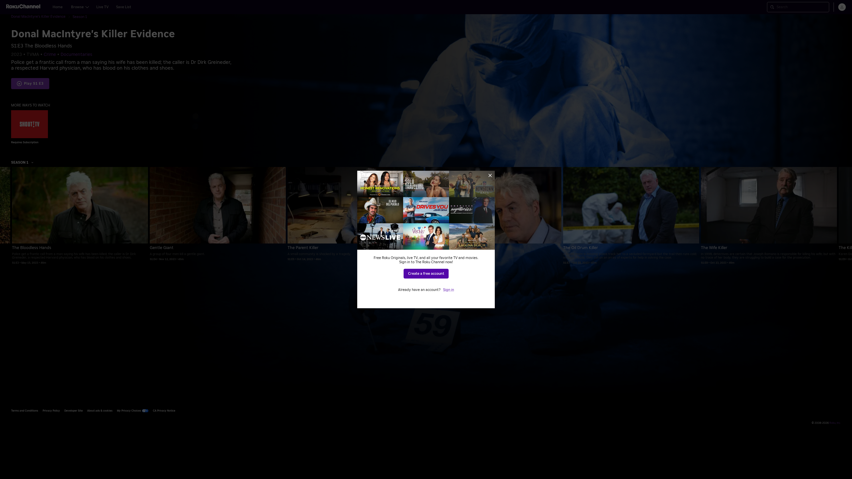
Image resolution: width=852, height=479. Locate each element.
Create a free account (426, 273)
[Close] (490, 175)
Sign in (448, 290)
